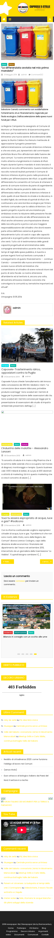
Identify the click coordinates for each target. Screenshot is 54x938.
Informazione (20, 632)
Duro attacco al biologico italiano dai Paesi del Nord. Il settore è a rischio (26, 778)
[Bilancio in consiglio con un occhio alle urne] (26, 616)
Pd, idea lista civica (29, 720)
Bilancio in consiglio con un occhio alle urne (25, 636)
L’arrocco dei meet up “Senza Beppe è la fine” (47, 561)
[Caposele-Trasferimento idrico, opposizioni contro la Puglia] (27, 345)
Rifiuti (11, 64)
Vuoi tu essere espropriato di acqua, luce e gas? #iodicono (26, 519)
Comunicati (33, 934)
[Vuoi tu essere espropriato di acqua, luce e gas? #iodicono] (27, 496)
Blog (44, 928)
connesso (20, 581)
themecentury (45, 924)
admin (24, 74)
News (4, 64)
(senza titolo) (10, 769)
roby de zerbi (10, 720)
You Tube (9, 814)
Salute (24, 444)
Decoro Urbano (28, 931)
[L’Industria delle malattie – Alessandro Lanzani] (27, 426)
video (8, 934)
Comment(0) (37, 74)
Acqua (5, 365)
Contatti (45, 934)
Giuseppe (8, 726)
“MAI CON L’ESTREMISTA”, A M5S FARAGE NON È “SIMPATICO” (9, 561)
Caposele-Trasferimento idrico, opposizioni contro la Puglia (21, 371)
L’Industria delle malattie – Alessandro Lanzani (24, 450)
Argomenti (43, 931)
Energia (5, 514)
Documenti (19, 934)
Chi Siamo (33, 928)
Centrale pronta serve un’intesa (31, 726)
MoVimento (7, 444)
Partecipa (21, 928)
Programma (11, 931)
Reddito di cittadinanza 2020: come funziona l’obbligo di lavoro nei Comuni (25, 761)
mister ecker (10, 898)
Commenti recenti (14, 848)
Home (11, 928)
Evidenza (8, 632)
